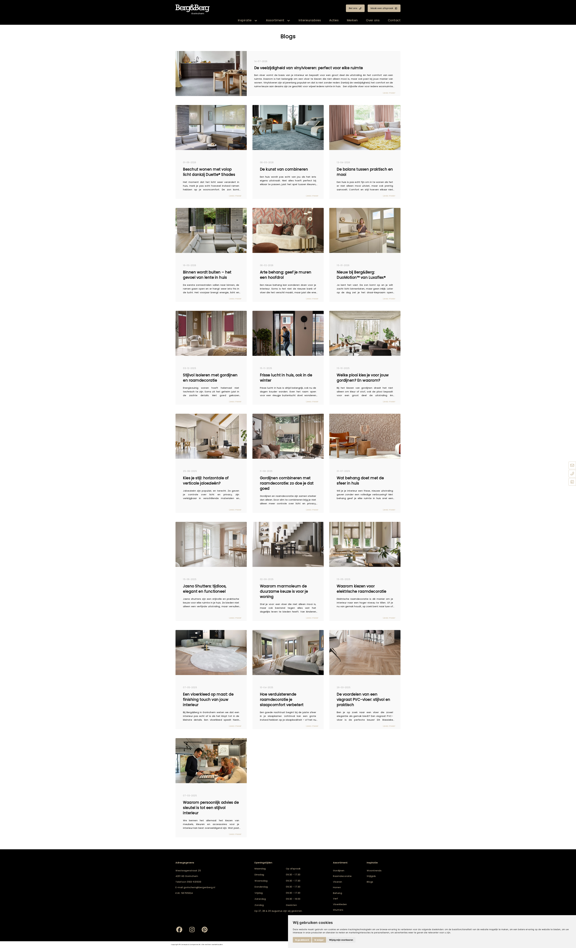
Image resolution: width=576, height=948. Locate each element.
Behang (337, 893)
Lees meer (389, 92)
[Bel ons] (572, 474)
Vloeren (337, 881)
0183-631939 (194, 881)
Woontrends (374, 870)
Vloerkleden (340, 904)
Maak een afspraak (382, 8)
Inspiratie (245, 20)
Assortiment (275, 20)
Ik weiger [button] (319, 940)
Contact (394, 20)
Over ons (373, 20)
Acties (334, 20)
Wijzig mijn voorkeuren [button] (341, 940)
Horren (337, 887)
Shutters (338, 909)
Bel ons (353, 8)
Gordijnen (338, 870)
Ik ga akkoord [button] (302, 940)
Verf (335, 898)
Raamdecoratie (342, 876)
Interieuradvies (310, 20)
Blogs (370, 881)
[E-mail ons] (572, 465)
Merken (352, 20)
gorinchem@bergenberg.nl (199, 887)
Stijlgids (371, 876)
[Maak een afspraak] (572, 482)
